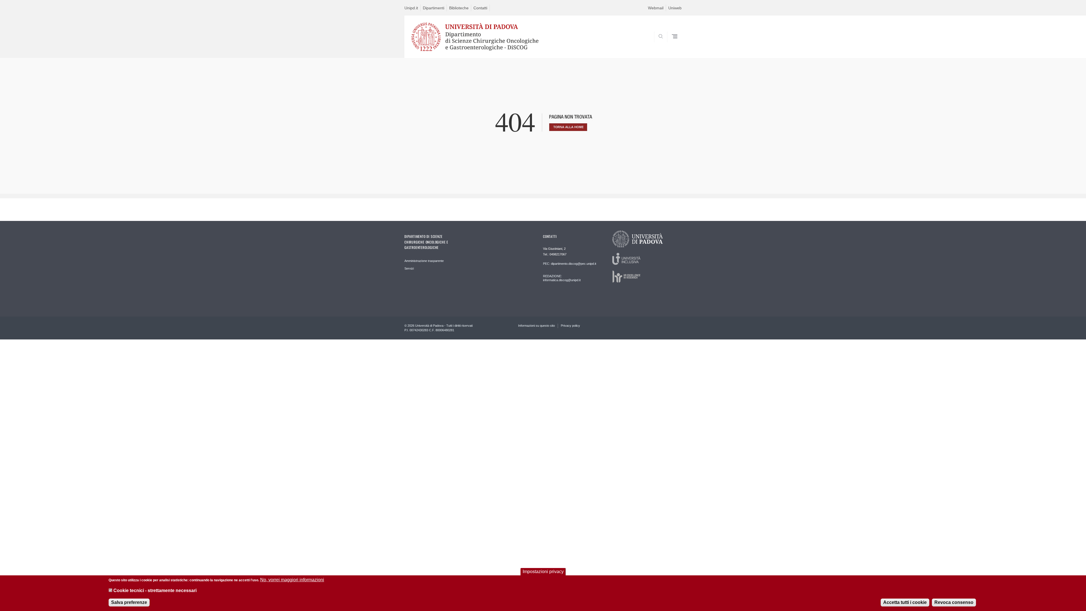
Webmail (655, 8)
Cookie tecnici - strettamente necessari (155, 590)
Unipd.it (411, 8)
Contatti (480, 8)
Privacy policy (570, 325)
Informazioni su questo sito (536, 325)
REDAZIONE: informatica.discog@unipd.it (562, 278)
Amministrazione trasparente (424, 261)
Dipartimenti (433, 8)
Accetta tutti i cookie (905, 602)
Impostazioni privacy (543, 571)
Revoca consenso (953, 602)
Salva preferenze (129, 602)
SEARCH (671, 44)
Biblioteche (459, 8)
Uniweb (675, 8)
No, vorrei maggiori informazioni (292, 579)
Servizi (409, 268)
